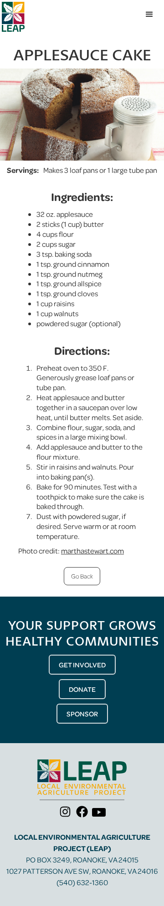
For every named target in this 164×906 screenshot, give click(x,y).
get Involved (82, 664)
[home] (13, 17)
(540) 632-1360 (82, 882)
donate (82, 689)
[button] (149, 14)
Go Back (82, 576)
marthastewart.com (92, 550)
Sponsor (82, 713)
